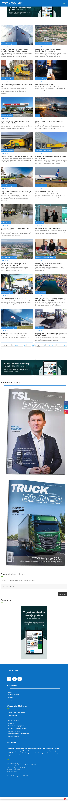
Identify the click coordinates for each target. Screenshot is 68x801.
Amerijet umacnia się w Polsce (46, 191)
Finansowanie (40, 222)
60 (55, 345)
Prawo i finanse (12, 715)
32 (44, 345)
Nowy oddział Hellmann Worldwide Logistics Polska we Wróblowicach (14, 50)
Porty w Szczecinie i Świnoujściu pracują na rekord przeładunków (50, 299)
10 (25, 345)
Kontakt (10, 700)
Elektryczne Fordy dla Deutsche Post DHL (16, 156)
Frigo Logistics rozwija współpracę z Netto (49, 122)
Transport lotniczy (41, 186)
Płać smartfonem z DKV (44, 84)
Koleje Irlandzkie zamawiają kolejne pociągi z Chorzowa (48, 264)
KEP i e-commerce (13, 720)
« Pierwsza (15, 345)
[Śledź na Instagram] (19, 679)
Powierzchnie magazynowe (9, 44)
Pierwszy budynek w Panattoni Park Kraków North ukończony (49, 50)
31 (41, 345)
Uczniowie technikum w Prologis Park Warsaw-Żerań (15, 229)
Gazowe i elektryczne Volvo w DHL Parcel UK (16, 85)
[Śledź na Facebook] (9, 679)
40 (49, 345)
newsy (37, 115)
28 (33, 345)
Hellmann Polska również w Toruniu (14, 333)
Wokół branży (40, 328)
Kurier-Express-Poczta (7, 79)
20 (27, 345)
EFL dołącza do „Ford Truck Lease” (48, 228)
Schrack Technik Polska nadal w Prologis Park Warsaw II (16, 192)
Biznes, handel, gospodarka (16, 712)
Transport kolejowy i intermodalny (46, 257)
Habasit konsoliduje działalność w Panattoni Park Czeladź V (13, 264)
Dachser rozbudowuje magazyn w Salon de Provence (50, 157)
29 (35, 345)
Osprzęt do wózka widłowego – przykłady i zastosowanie (51, 334)
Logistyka (11, 723)
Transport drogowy (41, 79)
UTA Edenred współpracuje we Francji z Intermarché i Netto (15, 122)
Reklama (10, 697)
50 (52, 345)
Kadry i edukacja (6, 222)
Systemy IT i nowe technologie (17, 728)
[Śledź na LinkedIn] (14, 679)
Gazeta (10, 692)
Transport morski (41, 293)
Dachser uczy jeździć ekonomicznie (14, 298)
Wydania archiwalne (14, 695)
